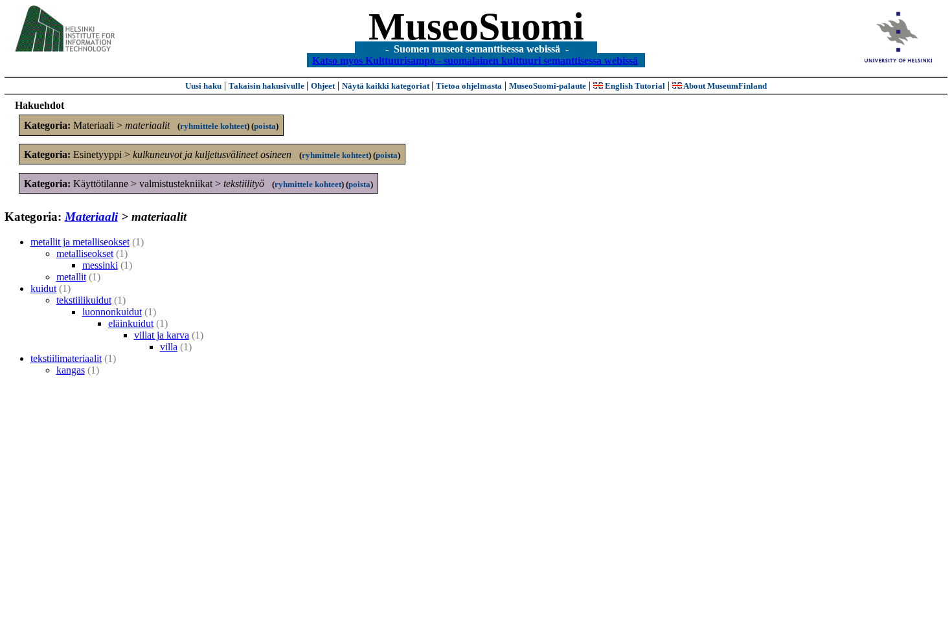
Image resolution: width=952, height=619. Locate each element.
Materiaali (91, 216)
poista (265, 126)
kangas (70, 370)
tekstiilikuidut (83, 300)
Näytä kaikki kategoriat (386, 86)
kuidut (43, 288)
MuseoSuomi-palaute (547, 86)
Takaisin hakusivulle (267, 86)
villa (168, 346)
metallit (71, 276)
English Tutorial (634, 86)
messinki (100, 265)
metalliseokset (84, 253)
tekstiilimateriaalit (66, 358)
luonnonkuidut (112, 311)
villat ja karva (161, 335)
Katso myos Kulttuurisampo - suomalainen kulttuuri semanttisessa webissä (475, 59)
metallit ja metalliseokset (80, 241)
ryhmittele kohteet (213, 126)
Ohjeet (323, 86)
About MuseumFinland (724, 86)
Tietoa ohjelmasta (469, 86)
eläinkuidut (130, 323)
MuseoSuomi (476, 26)
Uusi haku (203, 86)
